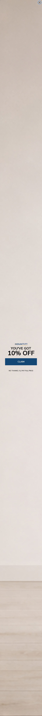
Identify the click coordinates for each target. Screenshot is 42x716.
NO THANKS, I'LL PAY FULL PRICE (21, 371)
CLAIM (21, 361)
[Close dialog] (39, 2)
